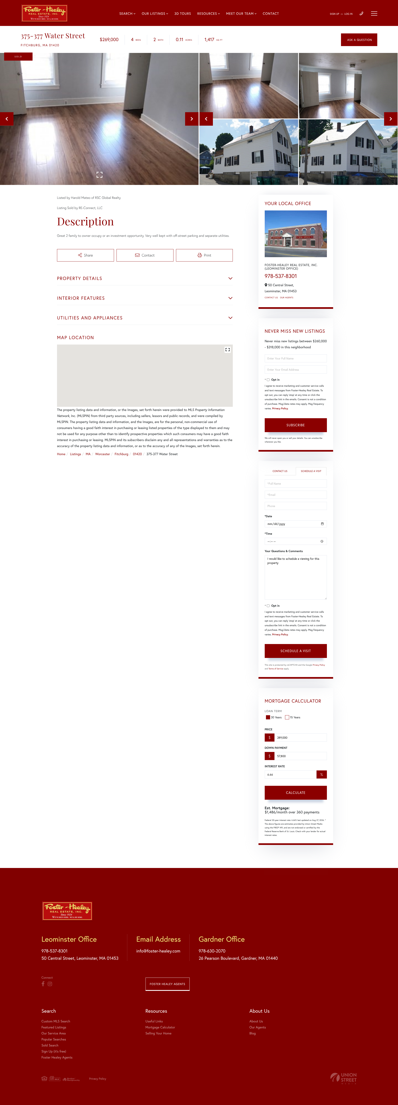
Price (268, 729)
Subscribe (295, 425)
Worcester (102, 454)
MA (88, 454)
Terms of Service (276, 668)
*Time (268, 533)
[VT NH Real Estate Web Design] (343, 1078)
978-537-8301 (281, 276)
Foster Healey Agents (167, 984)
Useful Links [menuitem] (154, 1021)
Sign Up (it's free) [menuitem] (53, 1051)
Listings (75, 454)
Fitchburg (121, 454)
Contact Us (271, 297)
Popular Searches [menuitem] (53, 1039)
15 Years (295, 717)
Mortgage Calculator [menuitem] (160, 1027)
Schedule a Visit (311, 471)
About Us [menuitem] (256, 1021)
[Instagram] (50, 984)
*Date (268, 516)
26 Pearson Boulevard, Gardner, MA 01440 (238, 958)
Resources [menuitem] (207, 14)
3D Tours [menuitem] (182, 14)
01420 (137, 454)
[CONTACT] (359, 39)
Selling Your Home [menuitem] (158, 1033)
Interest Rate (275, 766)
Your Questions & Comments (284, 551)
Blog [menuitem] (252, 1033)
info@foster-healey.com (158, 951)
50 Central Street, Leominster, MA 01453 (79, 958)
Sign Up (334, 14)
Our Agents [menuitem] (257, 1027)
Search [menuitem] (126, 14)
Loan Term (273, 711)
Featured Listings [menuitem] (53, 1027)
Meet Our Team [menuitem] (240, 14)
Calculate (296, 792)
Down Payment (276, 748)
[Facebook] (43, 984)
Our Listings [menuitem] (153, 14)
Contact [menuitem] (271, 14)
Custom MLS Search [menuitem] (55, 1021)
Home (61, 454)
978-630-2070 (212, 951)
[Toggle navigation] (374, 13)
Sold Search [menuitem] (49, 1045)
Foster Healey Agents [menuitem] (56, 1057)
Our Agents (286, 297)
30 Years (276, 717)
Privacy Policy (280, 408)
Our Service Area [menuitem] (53, 1033)
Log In (349, 14)
